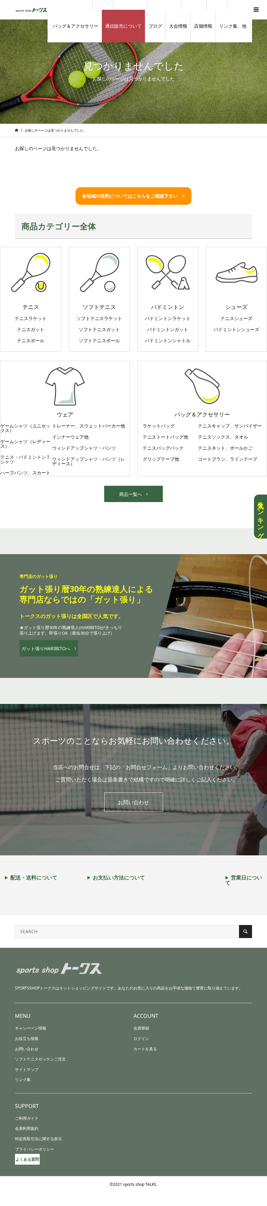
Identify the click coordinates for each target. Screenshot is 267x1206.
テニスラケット (31, 318)
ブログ (155, 26)
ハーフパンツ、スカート (25, 472)
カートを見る (145, 1049)
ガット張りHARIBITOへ (45, 648)
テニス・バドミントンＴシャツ (25, 459)
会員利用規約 (26, 1128)
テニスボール (30, 340)
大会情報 (178, 26)
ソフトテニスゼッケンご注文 (40, 1059)
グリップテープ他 (161, 459)
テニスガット (30, 329)
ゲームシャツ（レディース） (25, 443)
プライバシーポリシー (34, 1149)
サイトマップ (26, 1069)
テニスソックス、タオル (223, 437)
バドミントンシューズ (236, 329)
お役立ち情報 (26, 1038)
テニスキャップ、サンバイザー (230, 426)
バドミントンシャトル (167, 340)
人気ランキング (260, 516)
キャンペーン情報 (30, 1028)
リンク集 (23, 1079)
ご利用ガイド (26, 1118)
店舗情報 (203, 26)
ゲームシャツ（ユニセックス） (25, 428)
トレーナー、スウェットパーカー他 (88, 426)
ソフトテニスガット (99, 329)
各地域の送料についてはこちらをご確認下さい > (133, 196)
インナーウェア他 (70, 437)
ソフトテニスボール (99, 340)
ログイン (141, 1038)
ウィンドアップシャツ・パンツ (84, 448)
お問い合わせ (133, 802)
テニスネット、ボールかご (225, 448)
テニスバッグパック (163, 448)
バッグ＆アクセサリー (75, 26)
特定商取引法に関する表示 (38, 1139)
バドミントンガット (167, 329)
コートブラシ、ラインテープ (227, 459)
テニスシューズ (236, 318)
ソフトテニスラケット (99, 318)
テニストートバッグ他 (165, 437)
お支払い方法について (119, 877)
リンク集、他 (232, 26)
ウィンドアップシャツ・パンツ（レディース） (88, 461)
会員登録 (141, 1028)
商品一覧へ (130, 494)
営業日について (243, 880)
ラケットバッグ (159, 426)
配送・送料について (33, 877)
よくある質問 (27, 1159)
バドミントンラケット (167, 318)
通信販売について (123, 26)
